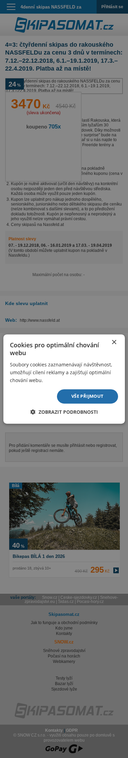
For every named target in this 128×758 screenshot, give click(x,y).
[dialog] (64, 379)
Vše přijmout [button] (87, 396)
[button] (64, 412)
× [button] (113, 342)
